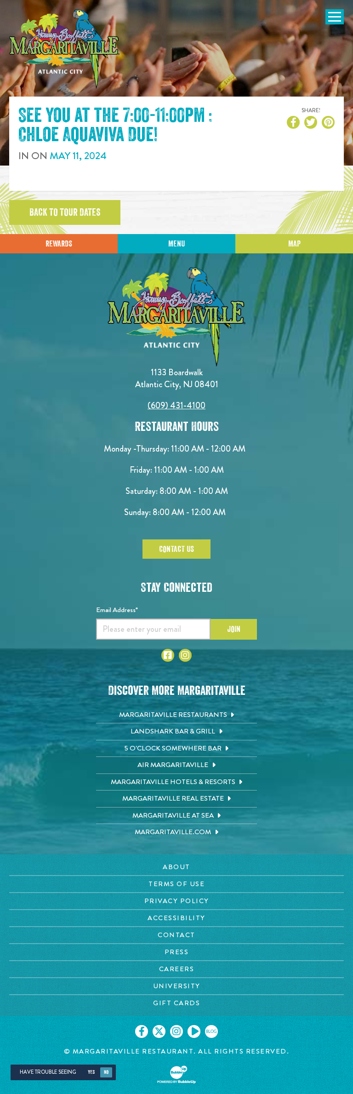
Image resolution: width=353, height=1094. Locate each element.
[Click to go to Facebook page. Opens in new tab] (167, 655)
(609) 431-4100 (176, 405)
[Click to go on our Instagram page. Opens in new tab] (176, 1031)
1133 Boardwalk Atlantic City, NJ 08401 (176, 378)
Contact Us (176, 549)
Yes (91, 1072)
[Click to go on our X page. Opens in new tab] (159, 1031)
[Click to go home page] (64, 49)
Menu (176, 244)
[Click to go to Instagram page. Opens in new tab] (185, 655)
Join (233, 629)
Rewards (59, 244)
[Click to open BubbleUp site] (176, 1075)
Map (294, 244)
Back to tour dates (64, 212)
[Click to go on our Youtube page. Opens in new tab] (194, 1031)
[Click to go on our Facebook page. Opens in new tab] (141, 1031)
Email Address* (117, 610)
